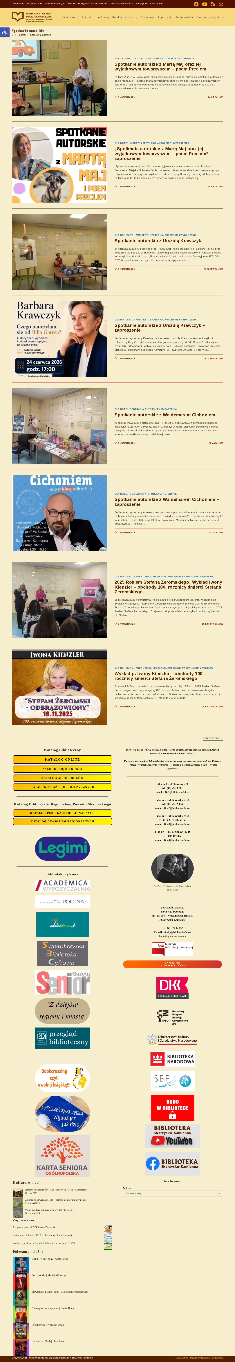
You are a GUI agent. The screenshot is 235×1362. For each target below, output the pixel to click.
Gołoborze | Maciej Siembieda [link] (48, 1341)
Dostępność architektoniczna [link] (92, 3)
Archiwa (127, 1188)
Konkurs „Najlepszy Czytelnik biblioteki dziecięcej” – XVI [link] (44, 1243)
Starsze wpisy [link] (213, 738)
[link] (5, 32)
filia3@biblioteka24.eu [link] (177, 824)
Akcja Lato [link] (122, 58)
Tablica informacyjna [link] (55, 3)
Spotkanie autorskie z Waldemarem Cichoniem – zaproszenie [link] (167, 502)
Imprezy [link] (135, 143)
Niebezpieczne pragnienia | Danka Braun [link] (53, 1308)
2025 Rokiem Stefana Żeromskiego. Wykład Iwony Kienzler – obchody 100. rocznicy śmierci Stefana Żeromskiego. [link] (168, 587)
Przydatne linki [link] (34, 3)
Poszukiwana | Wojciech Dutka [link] (48, 1324)
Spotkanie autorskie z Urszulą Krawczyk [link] (158, 240)
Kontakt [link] (71, 3)
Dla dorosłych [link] (125, 235)
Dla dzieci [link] (138, 58)
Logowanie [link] (217, 1358)
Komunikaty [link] (138, 494)
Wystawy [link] (207, 576)
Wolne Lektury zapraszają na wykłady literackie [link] (49, 1209)
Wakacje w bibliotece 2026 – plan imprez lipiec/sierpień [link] (42, 1235)
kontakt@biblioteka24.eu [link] (172, 936)
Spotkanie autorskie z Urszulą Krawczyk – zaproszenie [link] (160, 328)
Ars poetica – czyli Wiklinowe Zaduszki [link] (34, 1227)
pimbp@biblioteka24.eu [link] (177, 932)
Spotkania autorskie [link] (40, 34)
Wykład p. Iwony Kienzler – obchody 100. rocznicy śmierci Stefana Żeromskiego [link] (159, 676)
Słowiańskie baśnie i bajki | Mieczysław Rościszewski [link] (60, 1291)
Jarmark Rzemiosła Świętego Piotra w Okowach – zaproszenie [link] (56, 1189)
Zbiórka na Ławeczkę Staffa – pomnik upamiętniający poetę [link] (55, 1199)
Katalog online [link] (62, 759)
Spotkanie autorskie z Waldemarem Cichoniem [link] (165, 414)
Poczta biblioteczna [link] (200, 1358)
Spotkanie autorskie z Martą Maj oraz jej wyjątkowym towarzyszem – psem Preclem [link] (160, 66)
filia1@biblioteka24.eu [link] (176, 792)
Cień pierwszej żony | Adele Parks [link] (50, 1258)
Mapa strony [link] (182, 1358)
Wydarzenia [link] (186, 58)
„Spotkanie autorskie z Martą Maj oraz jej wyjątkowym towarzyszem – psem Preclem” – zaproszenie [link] (163, 153)
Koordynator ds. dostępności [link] (150, 3)
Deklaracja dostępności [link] (121, 3)
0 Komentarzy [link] (126, 97)
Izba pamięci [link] (18, 3)
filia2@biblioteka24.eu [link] (177, 808)
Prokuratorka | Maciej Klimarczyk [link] (50, 1275)
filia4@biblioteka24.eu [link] (177, 840)
